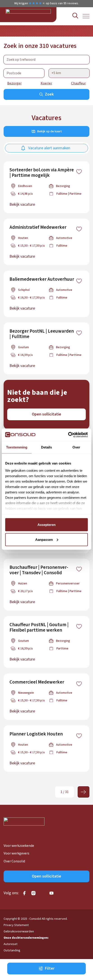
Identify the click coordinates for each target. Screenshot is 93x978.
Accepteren (46, 525)
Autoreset (10, 944)
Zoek (49, 94)
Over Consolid (14, 861)
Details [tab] (46, 447)
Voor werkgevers (16, 853)
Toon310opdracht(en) (46, 969)
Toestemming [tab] (16, 447)
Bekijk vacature (22, 204)
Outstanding (12, 950)
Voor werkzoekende (19, 845)
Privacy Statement (16, 925)
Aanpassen (44, 539)
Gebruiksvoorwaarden (19, 931)
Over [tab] (76, 447)
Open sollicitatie (46, 414)
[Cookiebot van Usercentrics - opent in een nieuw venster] (68, 435)
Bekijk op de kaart (49, 131)
